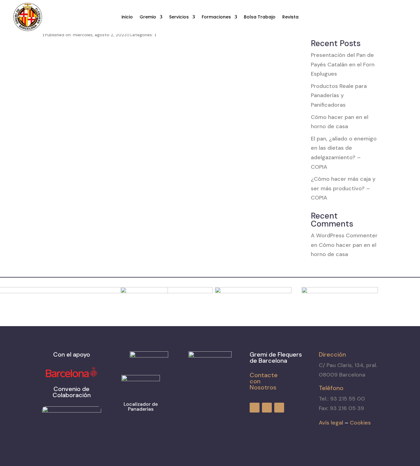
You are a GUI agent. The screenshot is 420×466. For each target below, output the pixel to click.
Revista (290, 17)
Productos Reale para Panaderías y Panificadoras (339, 95)
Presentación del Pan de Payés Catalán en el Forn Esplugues (342, 64)
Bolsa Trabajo (259, 17)
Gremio (148, 17)
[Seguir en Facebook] (381, 17)
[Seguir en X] (403, 17)
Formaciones (216, 17)
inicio (127, 17)
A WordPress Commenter (344, 235)
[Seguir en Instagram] (392, 17)
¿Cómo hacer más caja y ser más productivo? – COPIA (343, 188)
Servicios (179, 17)
